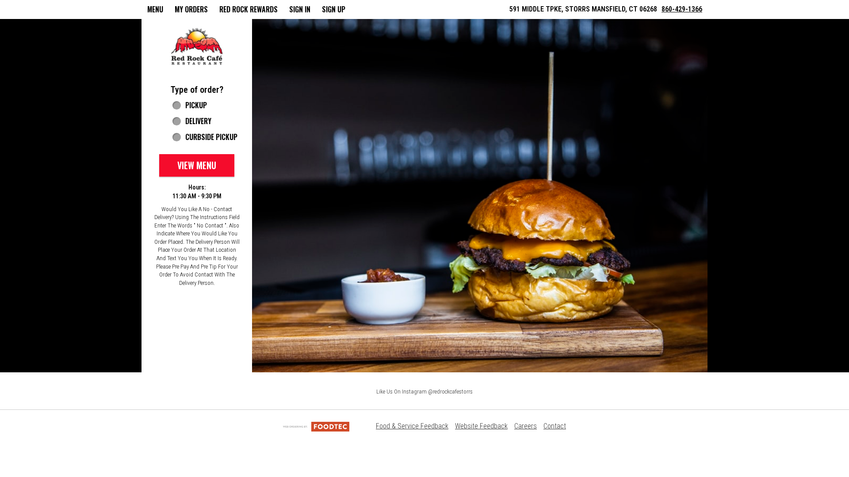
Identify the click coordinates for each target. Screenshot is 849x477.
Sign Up (333, 9)
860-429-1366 (682, 9)
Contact (554, 426)
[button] (197, 46)
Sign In (299, 9)
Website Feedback (481, 426)
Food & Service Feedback (412, 426)
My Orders (191, 9)
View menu (196, 165)
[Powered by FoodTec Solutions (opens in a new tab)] (316, 426)
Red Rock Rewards (248, 9)
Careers (525, 426)
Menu (155, 9)
